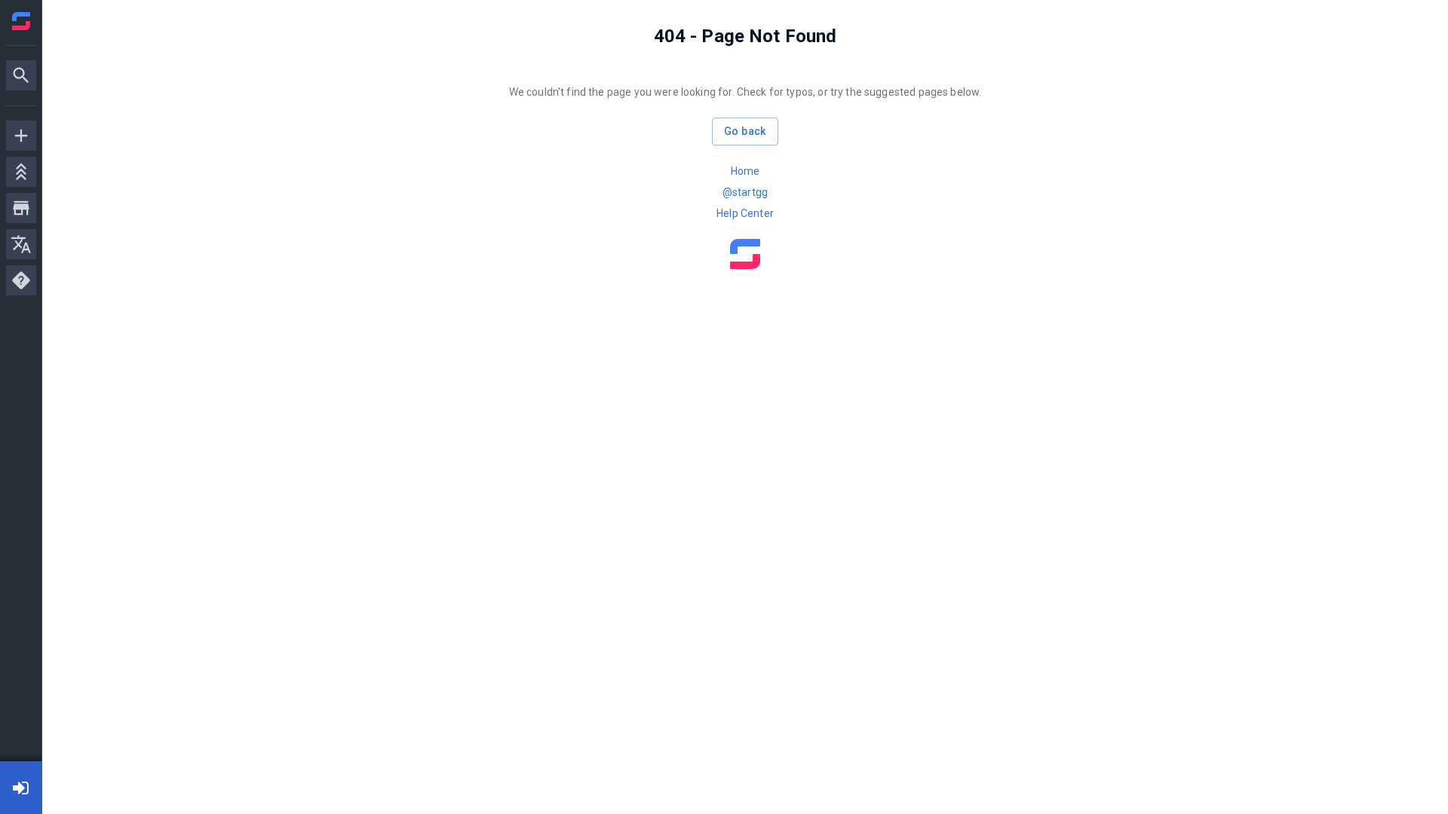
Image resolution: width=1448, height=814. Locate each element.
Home (745, 171)
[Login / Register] (21, 787)
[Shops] (21, 208)
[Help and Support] (21, 280)
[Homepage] (21, 21)
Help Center (745, 213)
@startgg (745, 192)
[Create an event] (21, 136)
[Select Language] (21, 244)
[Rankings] (21, 172)
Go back (745, 131)
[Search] (21, 75)
